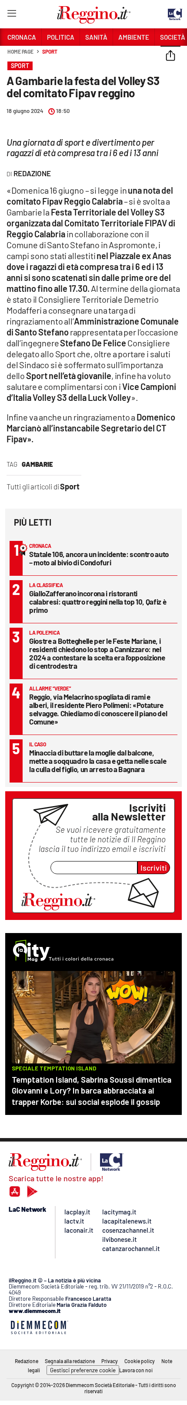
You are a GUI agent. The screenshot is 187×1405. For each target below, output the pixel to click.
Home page (20, 51)
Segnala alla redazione (70, 1361)
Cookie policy (139, 1361)
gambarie (37, 464)
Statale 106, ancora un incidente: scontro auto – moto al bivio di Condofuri (99, 558)
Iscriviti (153, 867)
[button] (170, 56)
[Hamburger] (12, 15)
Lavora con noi (136, 1370)
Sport (49, 51)
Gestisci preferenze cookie (83, 1370)
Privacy (109, 1361)
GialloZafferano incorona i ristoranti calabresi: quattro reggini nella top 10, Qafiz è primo (97, 601)
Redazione (26, 1361)
